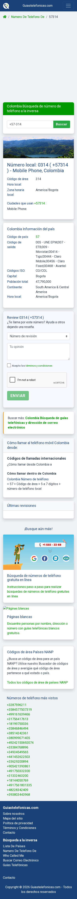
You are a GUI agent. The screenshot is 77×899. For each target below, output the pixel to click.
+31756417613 (17, 719)
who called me (13, 855)
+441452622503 (18, 757)
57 (37, 237)
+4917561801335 (19, 785)
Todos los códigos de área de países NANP (37, 682)
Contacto (9, 832)
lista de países (14, 846)
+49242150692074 (20, 743)
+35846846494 (17, 728)
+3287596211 (16, 705)
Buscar (62, 124)
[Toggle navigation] (68, 6)
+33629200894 (17, 761)
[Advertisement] (38, 60)
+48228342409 (17, 790)
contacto (9, 878)
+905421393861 (18, 766)
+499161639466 (18, 714)
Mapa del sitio (13, 818)
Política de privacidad (18, 823)
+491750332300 (18, 771)
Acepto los (32, 365)
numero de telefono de (19, 851)
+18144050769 (17, 780)
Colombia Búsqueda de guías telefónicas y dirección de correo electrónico (38, 422)
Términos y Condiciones (19, 828)
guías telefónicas (15, 865)
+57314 (40, 203)
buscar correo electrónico (21, 860)
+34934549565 (17, 752)
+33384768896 (17, 747)
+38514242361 (17, 733)
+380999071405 (18, 738)
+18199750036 (17, 724)
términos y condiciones (38, 365)
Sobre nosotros (13, 814)
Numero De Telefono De (27, 17)
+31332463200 (17, 776)
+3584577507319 (19, 709)
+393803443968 (18, 794)
